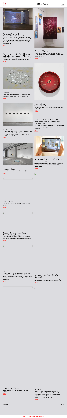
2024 (36, 111)
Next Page (62, 405)
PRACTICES (33, 4)
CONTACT (57, 4)
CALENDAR (51, 4)
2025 (4, 45)
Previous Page (5, 405)
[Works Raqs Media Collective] (4, 4)
